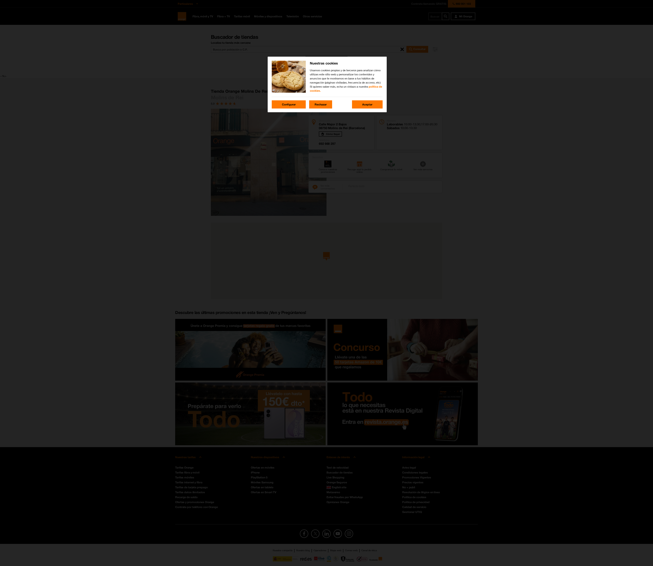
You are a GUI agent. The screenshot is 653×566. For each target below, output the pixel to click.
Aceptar (367, 104)
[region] (327, 84)
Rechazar (321, 104)
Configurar (289, 104)
